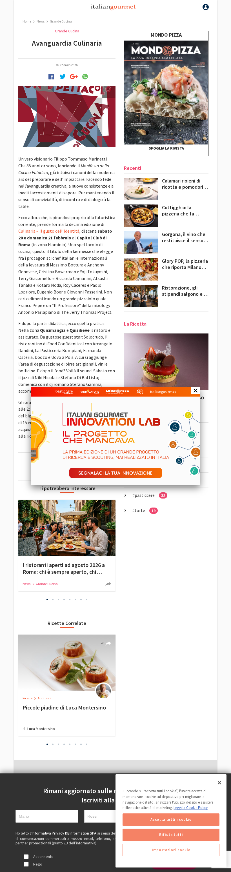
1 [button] (47, 599)
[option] (67, 545)
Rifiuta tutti (171, 834)
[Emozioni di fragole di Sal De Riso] (166, 361)
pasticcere (150, 495)
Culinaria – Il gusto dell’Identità (48, 231)
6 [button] (75, 599)
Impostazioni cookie (171, 849)
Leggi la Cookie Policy (191, 807)
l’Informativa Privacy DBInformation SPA (63, 833)
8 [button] (87, 599)
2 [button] (53, 599)
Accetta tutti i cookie (170, 819)
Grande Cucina (61, 21)
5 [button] (70, 599)
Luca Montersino (41, 728)
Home (27, 21)
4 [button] (64, 599)
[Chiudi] (219, 783)
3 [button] (58, 599)
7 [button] (81, 599)
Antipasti (44, 698)
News (41, 21)
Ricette (28, 698)
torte (145, 510)
